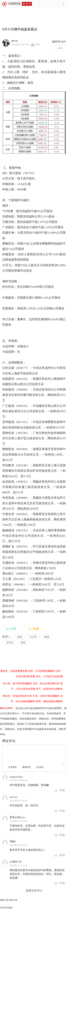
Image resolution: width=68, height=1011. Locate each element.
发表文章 (13, 900)
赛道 (19, 637)
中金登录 (12, 767)
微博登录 (26, 767)
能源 (46, 637)
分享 (13, 629)
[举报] (62, 790)
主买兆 (9, 642)
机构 (23, 642)
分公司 (33, 637)
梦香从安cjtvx (17, 817)
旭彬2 (13, 841)
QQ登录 (40, 767)
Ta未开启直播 (6, 907)
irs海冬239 (16, 861)
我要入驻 (4, 900)
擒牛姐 (14, 41)
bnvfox (13, 797)
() (56, 790)
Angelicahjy (16, 776)
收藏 (36, 629)
